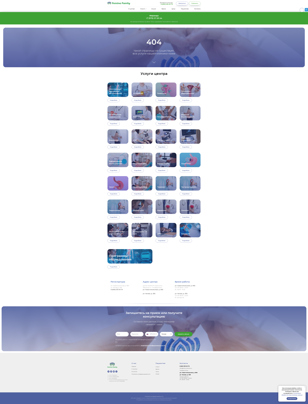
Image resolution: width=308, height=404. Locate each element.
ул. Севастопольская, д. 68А (188, 372)
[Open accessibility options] (306, 9)
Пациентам (185, 9)
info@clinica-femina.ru (186, 368)
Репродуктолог (164, 117)
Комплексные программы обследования (115, 91)
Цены (173, 9)
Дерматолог (138, 210)
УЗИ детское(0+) (164, 140)
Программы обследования (120, 257)
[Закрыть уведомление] (304, 387)
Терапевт (161, 187)
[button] (182, 3)
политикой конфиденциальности (153, 345)
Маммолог (113, 140)
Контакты (197, 9)
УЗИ (135, 140)
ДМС (159, 234)
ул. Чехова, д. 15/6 (185, 374)
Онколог (185, 210)
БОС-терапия (139, 117)
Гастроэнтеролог (189, 187)
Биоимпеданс (163, 164)
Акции (153, 9)
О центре (131, 9)
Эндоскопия (114, 210)
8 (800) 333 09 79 (167, 4)
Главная (134, 366)
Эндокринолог (139, 164)
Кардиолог (162, 210)
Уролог (112, 187)
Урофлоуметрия (140, 187)
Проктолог (186, 164)
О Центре (134, 369)
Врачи (164, 9)
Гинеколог (161, 93)
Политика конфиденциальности (141, 374)
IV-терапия (138, 93)
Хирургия (185, 234)
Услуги (142, 9)
